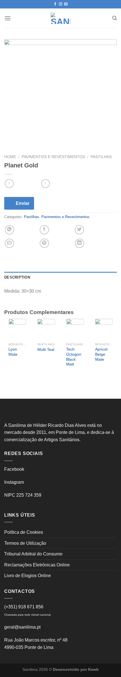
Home (10, 157)
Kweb (93, 669)
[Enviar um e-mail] (66, 4)
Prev (11, 350)
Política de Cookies (23, 532)
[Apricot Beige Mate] (104, 329)
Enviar (23, 203)
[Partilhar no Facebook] (44, 229)
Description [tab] (17, 277)
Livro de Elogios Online (27, 575)
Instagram (14, 482)
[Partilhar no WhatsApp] (9, 229)
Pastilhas (101, 157)
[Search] (114, 18)
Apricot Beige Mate (101, 354)
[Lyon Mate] (17, 329)
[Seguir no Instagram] (60, 4)
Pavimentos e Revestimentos (53, 157)
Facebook (14, 469)
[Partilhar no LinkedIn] (79, 243)
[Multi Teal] (46, 329)
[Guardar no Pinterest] (44, 243)
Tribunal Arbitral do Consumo (33, 554)
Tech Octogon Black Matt (73, 356)
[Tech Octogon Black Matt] (75, 329)
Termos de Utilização (25, 543)
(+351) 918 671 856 (23, 606)
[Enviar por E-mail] (9, 243)
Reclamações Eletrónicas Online (37, 564)
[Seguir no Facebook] (55, 4)
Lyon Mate (12, 352)
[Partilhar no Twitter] (79, 229)
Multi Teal (45, 350)
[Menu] (7, 18)
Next (109, 350)
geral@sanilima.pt (22, 627)
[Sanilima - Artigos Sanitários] (60, 18)
